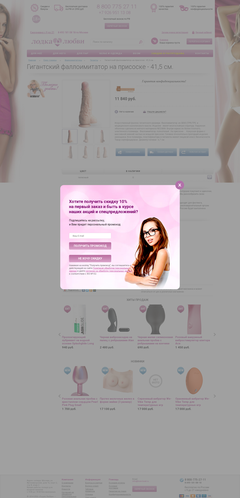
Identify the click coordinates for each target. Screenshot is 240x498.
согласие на (92, 271)
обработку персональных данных (115, 271)
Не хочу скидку (90, 258)
